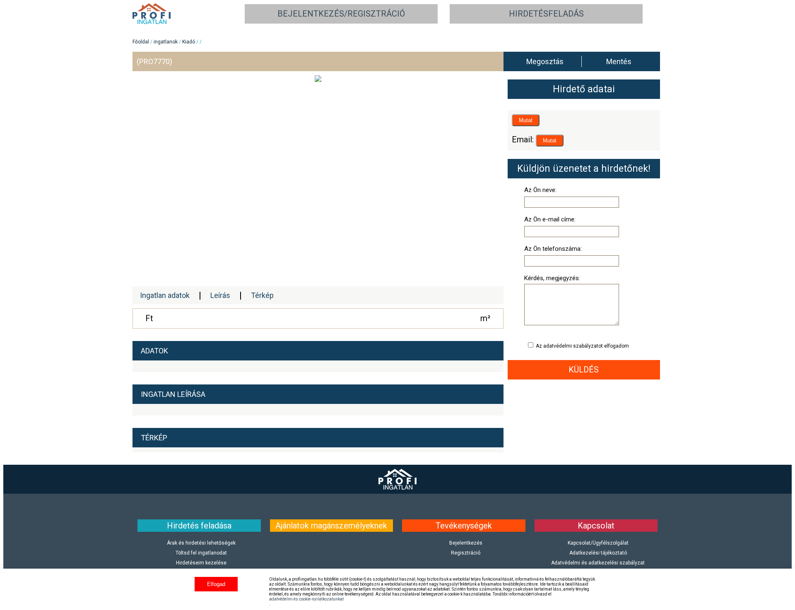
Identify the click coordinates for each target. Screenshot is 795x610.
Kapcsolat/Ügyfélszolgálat (598, 543)
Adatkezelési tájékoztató (598, 553)
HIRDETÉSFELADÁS (546, 14)
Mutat (525, 120)
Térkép (262, 295)
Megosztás (545, 61)
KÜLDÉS (584, 370)
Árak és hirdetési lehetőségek (201, 543)
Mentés (618, 61)
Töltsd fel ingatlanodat (201, 553)
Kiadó (188, 42)
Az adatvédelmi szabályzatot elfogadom (582, 346)
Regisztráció (465, 553)
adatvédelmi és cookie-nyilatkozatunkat (306, 599)
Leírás (220, 295)
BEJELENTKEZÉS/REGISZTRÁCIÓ (341, 14)
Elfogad (216, 584)
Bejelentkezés (465, 543)
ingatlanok (166, 42)
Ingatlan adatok (165, 295)
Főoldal (140, 42)
